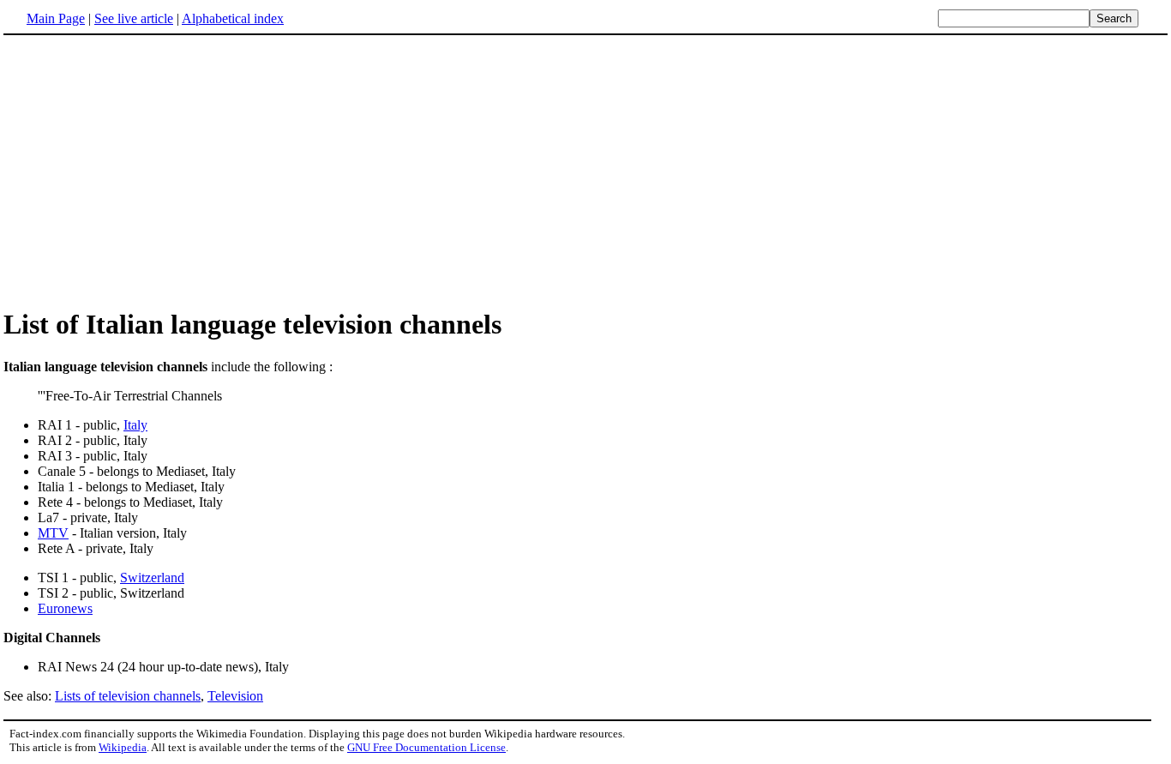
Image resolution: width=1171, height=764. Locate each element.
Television (235, 696)
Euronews (65, 608)
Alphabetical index (233, 18)
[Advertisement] (147, 171)
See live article (133, 18)
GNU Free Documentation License (426, 747)
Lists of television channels (128, 696)
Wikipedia (123, 747)
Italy (135, 425)
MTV (53, 533)
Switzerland (152, 577)
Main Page (56, 18)
